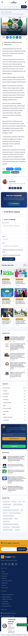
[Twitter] (10, 37)
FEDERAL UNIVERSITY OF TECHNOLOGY (10, 510)
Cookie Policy (5, 574)
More (25, 265)
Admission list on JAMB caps (15, 513)
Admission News (6, 501)
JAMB (4, 405)
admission (5, 513)
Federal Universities (6, 606)
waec (22, 510)
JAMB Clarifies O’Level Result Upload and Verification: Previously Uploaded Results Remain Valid (16, 471)
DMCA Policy (5, 583)
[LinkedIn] (17, 37)
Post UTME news (6, 507)
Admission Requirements (8, 594)
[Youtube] (12, 564)
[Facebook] (7, 37)
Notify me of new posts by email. (12, 255)
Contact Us (4, 576)
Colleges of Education (7, 417)
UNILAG (16, 518)
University (5, 391)
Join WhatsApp (15, 203)
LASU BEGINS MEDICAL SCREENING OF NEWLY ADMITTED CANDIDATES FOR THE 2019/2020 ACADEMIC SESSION (17, 338)
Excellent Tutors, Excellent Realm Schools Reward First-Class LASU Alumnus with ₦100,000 (20, 283)
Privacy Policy (5, 588)
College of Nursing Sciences (8, 516)
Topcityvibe (7, 30)
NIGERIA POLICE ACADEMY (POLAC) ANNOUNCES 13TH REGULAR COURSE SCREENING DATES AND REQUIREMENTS (7, 284)
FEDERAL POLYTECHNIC (18, 504)
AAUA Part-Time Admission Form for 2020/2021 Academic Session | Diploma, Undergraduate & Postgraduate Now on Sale (17, 374)
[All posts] (21, 188)
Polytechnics (5, 399)
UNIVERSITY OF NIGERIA (7, 518)
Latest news (17, 530)
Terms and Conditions (7, 581)
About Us (4, 585)
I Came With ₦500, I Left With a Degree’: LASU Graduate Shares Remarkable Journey (6, 323)
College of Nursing (7, 402)
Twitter (18, 169)
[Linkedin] (18, 188)
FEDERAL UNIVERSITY (7, 504)
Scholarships (5, 411)
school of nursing (6, 527)
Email (4, 243)
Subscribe (22, 549)
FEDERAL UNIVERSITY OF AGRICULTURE (10, 524)
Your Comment (5, 222)
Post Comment (9, 259)
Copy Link (16, 172)
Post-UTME (5, 396)
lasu (23, 501)
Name (4, 236)
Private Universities (7, 408)
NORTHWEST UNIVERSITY (8, 530)
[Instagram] (15, 188)
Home (2, 12)
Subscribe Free (15, 438)
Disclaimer (4, 578)
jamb (20, 501)
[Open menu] (2, 2)
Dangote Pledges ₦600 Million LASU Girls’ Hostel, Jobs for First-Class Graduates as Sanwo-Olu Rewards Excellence (20, 304)
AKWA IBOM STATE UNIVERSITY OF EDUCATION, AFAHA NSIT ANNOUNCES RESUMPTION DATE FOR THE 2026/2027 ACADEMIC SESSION (15, 488)
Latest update (6, 394)
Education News (8, 12)
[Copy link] (20, 37)
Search (24, 6)
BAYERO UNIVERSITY (16, 527)
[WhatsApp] (14, 37)
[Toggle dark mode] (25, 2)
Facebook (10, 169)
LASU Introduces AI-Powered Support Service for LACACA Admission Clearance (16, 465)
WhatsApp (7, 172)
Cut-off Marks (6, 420)
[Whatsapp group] (16, 564)
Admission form (6, 521)
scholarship (14, 501)
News (4, 414)
